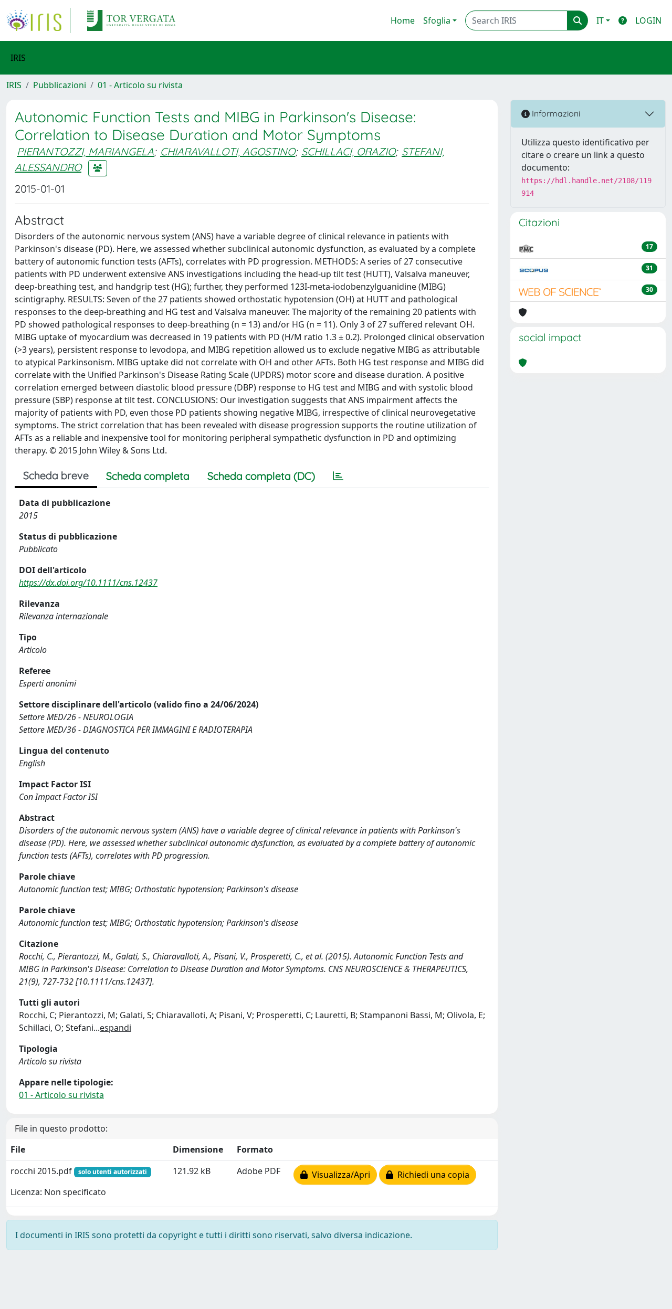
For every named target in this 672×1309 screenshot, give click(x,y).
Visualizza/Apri (339, 1174)
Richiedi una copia (431, 1174)
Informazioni (555, 113)
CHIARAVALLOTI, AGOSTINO (227, 151)
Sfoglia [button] (436, 20)
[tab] (338, 476)
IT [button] (600, 20)
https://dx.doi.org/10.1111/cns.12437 (88, 582)
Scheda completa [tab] (148, 475)
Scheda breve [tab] (56, 475)
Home (403, 20)
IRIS (14, 85)
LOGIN (648, 20)
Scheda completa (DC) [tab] (261, 475)
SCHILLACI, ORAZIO (348, 151)
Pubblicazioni (59, 85)
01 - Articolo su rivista (140, 85)
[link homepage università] (131, 20)
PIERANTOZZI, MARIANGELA (85, 151)
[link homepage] (38, 20)
